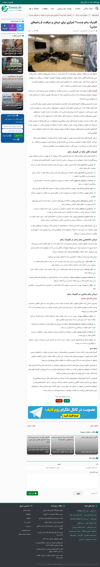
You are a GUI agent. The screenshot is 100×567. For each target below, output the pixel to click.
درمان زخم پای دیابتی (89, 298)
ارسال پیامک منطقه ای (90, 535)
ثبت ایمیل (18, 135)
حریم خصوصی (26, 530)
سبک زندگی (88, 8)
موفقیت (45, 8)
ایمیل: (59, 464)
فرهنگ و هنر (33, 8)
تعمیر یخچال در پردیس (79, 527)
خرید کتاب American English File (79, 519)
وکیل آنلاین (93, 519)
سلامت (77, 8)
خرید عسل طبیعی (91, 527)
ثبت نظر (31, 493)
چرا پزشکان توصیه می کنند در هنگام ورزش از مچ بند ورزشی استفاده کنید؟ (49, 544)
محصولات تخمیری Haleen (89, 531)
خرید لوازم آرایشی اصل (90, 515)
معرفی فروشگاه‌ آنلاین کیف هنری (53, 510)
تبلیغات (28, 518)
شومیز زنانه (73, 535)
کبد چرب (81, 539)
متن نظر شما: (94, 472)
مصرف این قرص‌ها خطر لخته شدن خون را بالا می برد (50, 533)
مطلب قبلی (94, 426)
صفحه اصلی (26, 510)
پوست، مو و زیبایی (64, 8)
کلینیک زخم (93, 90)
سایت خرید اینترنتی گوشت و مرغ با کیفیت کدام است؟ (49, 556)
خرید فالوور (80, 523)
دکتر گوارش (93, 511)
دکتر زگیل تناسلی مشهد (76, 515)
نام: (97, 464)
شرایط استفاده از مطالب (54, 564)
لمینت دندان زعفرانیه (75, 531)
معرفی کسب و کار (81, 15)
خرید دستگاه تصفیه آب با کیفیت (53, 514)
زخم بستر (94, 243)
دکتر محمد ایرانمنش (91, 539)
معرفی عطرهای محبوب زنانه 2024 (53, 539)
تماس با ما (27, 522)
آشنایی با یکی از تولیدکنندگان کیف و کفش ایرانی (50, 527)
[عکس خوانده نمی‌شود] (78, 493)
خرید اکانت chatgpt (82, 511)
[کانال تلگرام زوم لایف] (62, 412)
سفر (52, 8)
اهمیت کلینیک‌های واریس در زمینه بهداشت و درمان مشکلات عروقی (49, 550)
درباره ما (27, 526)
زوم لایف (94, 15)
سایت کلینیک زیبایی (91, 523)
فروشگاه (28, 514)
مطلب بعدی (31, 426)
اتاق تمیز (80, 535)
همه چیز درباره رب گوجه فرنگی (53, 522)
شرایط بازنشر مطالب (24, 534)
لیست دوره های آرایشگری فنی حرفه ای (51, 518)
